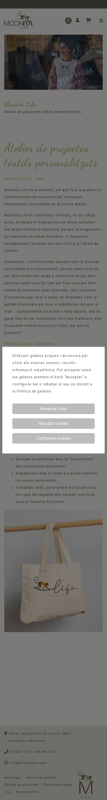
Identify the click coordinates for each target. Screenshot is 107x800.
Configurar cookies (53, 438)
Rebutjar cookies (53, 423)
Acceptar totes (53, 408)
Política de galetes (34, 391)
